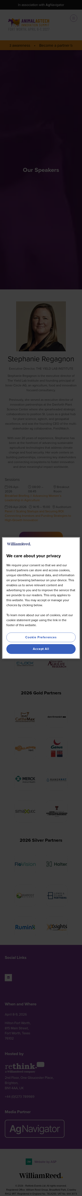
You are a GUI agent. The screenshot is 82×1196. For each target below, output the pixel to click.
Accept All (41, 649)
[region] (41, 598)
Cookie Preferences (41, 637)
